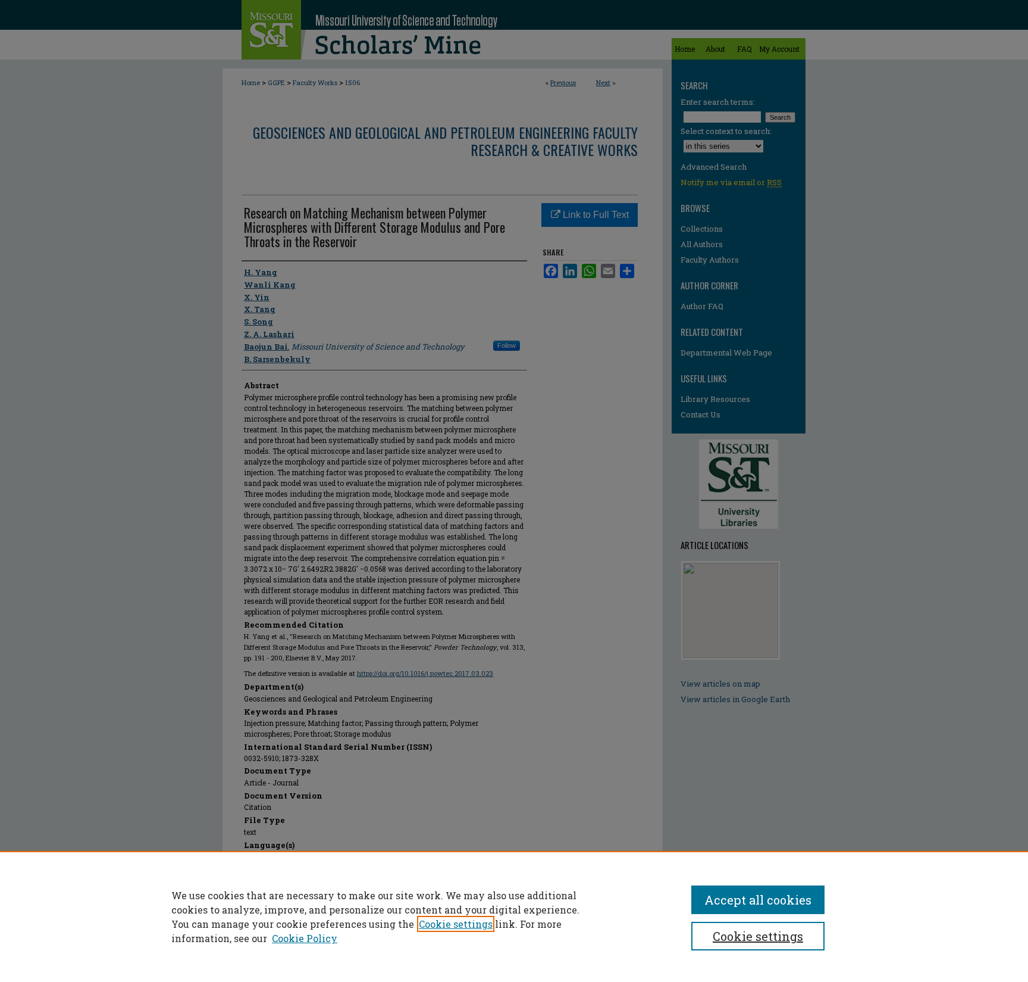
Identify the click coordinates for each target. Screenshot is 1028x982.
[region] (514, 916)
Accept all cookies (757, 900)
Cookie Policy (304, 938)
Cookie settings (456, 924)
